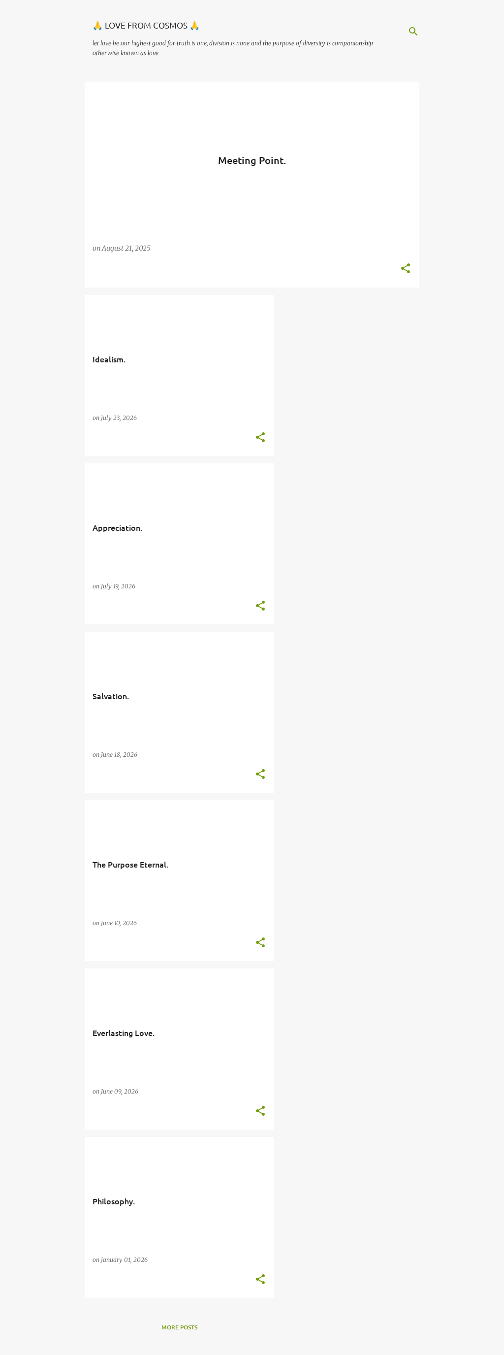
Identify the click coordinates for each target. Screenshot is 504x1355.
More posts (179, 1327)
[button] (405, 269)
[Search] (413, 31)
